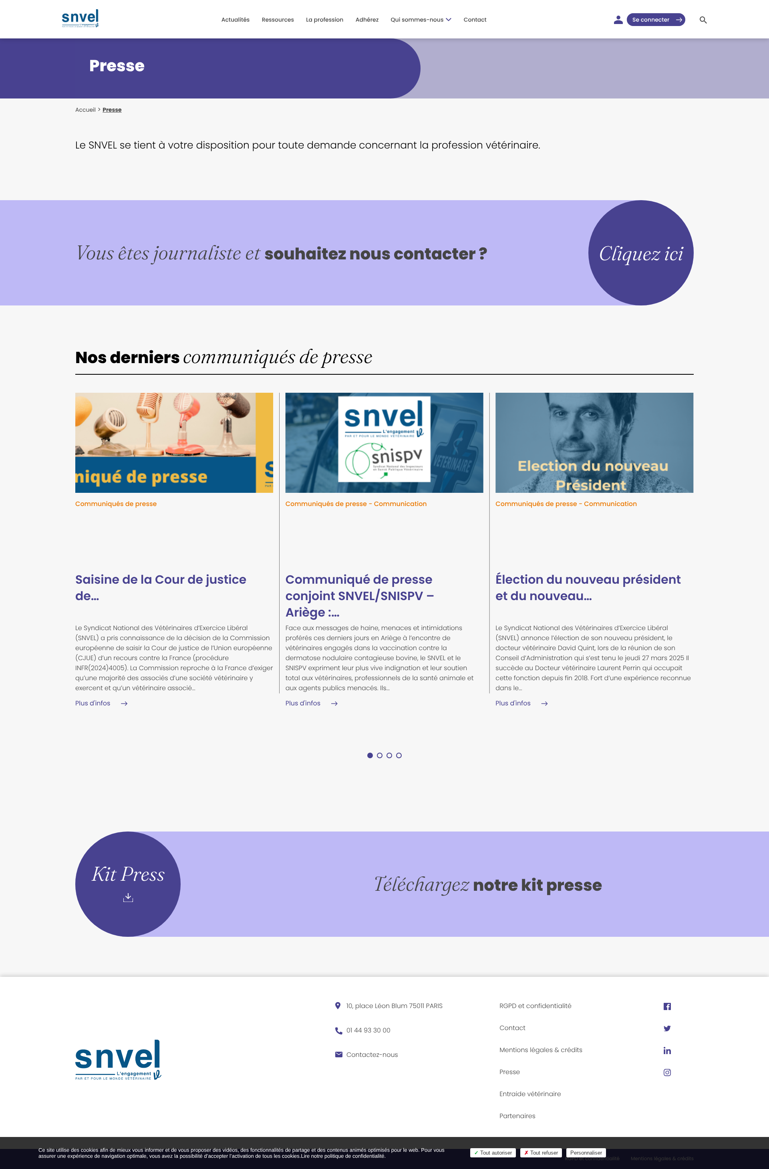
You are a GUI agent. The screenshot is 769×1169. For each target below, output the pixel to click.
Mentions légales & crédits (540, 1050)
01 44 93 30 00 (368, 1030)
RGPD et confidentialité (535, 1005)
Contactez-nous (372, 1054)
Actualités (235, 20)
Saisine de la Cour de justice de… (160, 588)
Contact (475, 20)
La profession (324, 20)
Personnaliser (586, 1153)
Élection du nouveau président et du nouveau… (588, 588)
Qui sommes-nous (417, 20)
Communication (400, 503)
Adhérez (367, 20)
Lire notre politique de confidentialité (342, 1156)
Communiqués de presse (116, 503)
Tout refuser (543, 1153)
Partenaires (517, 1116)
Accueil (85, 110)
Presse (509, 1072)
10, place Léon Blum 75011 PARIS (394, 1005)
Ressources (278, 20)
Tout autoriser (495, 1153)
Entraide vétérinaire (530, 1094)
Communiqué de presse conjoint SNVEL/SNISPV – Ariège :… (360, 596)
